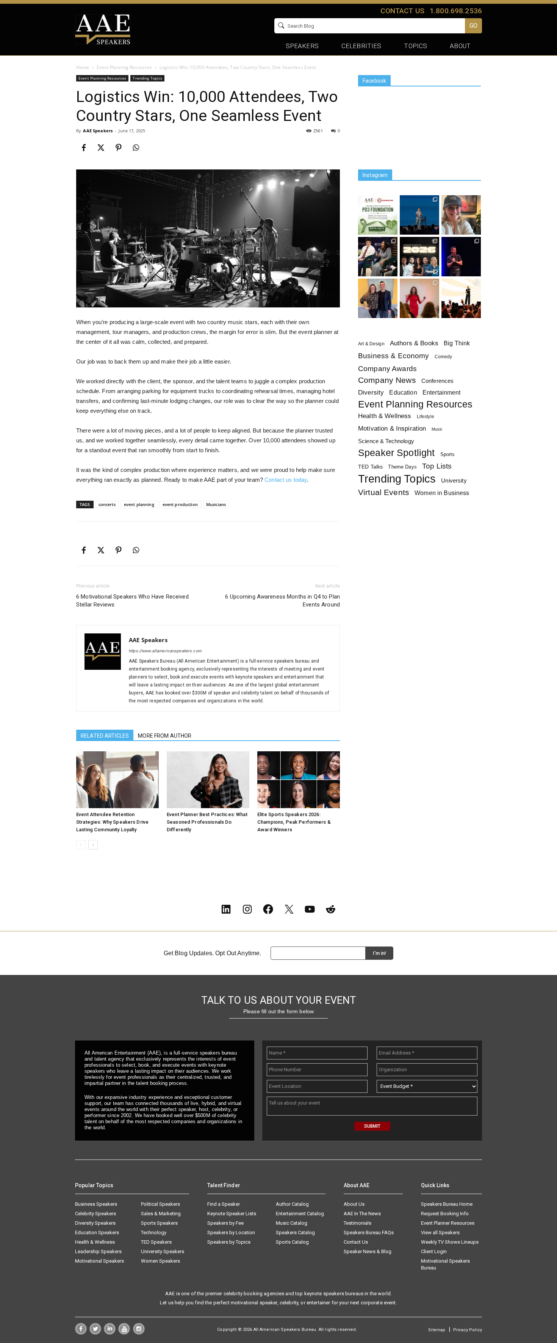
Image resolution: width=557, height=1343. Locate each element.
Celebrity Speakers (95, 1213)
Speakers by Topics (228, 1242)
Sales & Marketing (161, 1213)
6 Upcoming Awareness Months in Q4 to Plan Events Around (282, 600)
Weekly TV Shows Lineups (450, 1242)
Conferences (437, 381)
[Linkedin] (110, 1333)
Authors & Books (414, 343)
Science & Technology (386, 441)
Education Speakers (97, 1232)
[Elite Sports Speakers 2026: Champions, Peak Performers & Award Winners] (298, 779)
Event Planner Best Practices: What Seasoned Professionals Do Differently (207, 822)
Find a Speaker (223, 1204)
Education (403, 392)
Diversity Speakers (95, 1223)
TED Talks (370, 467)
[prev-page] (81, 844)
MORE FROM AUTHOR (164, 736)
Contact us (402, 10)
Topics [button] (415, 46)
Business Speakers (96, 1204)
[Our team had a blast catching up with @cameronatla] (377, 298)
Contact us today (285, 479)
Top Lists (437, 466)
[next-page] (93, 844)
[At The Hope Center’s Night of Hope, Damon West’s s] (461, 256)
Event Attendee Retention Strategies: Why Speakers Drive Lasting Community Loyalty (112, 822)
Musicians (216, 504)
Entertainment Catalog (300, 1213)
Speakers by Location (231, 1232)
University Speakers (162, 1251)
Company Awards (387, 369)
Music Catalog (291, 1223)
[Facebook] (83, 147)
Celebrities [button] (361, 46)
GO (473, 25)
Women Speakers (160, 1261)
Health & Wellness (384, 416)
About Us (354, 1204)
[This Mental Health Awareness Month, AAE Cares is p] (377, 215)
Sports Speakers (159, 1223)
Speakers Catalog (295, 1232)
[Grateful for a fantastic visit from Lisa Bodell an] (461, 215)
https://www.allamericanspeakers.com (165, 651)
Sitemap (436, 1329)
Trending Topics (147, 78)
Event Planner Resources (447, 1223)
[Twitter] (95, 1333)
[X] (101, 147)
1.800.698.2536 (456, 10)
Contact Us (356, 1242)
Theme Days (402, 467)
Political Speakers (160, 1204)
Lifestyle (425, 416)
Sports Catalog (292, 1242)
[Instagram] (139, 1333)
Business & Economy (393, 356)
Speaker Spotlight (396, 453)
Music (437, 429)
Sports (447, 454)
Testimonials (357, 1223)
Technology (153, 1232)
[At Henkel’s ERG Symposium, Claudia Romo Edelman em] (419, 298)
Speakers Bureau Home (447, 1204)
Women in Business (442, 492)
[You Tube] (124, 1333)
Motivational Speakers (99, 1261)
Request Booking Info (445, 1213)
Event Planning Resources (124, 67)
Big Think (457, 343)
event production (180, 504)
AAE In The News (362, 1213)
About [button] (460, 46)
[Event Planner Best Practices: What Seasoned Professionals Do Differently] (208, 779)
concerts (107, 504)
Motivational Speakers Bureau (445, 1264)
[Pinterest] (118, 147)
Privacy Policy (467, 1329)
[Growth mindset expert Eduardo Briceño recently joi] (419, 215)
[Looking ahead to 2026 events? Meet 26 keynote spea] (419, 256)
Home (82, 67)
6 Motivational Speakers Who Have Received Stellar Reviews (132, 600)
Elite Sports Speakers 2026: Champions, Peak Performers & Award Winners (294, 822)
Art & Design (371, 343)
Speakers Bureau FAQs (369, 1232)
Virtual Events (383, 492)
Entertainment (441, 392)
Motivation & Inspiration (392, 428)
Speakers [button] (302, 46)
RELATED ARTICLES (105, 736)
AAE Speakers (98, 130)
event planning (139, 504)
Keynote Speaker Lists (231, 1213)
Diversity (371, 392)
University (453, 480)
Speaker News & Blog (367, 1251)
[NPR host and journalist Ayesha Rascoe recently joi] (377, 256)
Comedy (443, 356)
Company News (387, 380)
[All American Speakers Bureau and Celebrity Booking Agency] (102, 28)
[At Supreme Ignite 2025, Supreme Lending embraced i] (461, 298)
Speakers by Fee (225, 1223)
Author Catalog (292, 1204)
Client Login (434, 1251)
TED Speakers (156, 1242)
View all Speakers (440, 1232)
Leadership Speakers (98, 1251)
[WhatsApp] (136, 147)
